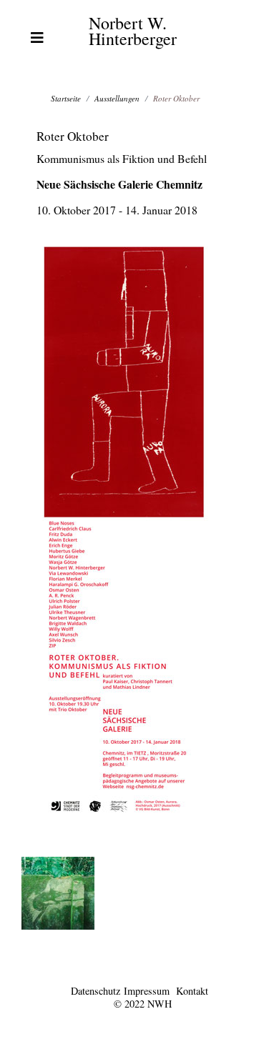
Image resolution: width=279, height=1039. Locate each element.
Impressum (147, 991)
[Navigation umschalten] (37, 38)
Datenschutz (95, 991)
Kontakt (192, 991)
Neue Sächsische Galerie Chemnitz (119, 184)
